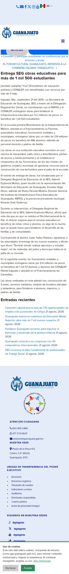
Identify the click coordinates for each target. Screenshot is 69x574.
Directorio (16, 477)
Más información (42, 561)
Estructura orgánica (21, 481)
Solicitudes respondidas (23, 498)
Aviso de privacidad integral (25, 506)
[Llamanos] (17, 7)
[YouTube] (37, 7)
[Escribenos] (22, 7)
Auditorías (16, 493)
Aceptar (28, 568)
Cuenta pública (19, 502)
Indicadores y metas (21, 489)
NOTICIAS (17, 50)
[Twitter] (29, 7)
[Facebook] (25, 7)
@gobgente (18, 523)
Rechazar (11, 568)
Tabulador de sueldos (22, 485)
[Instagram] (33, 7)
